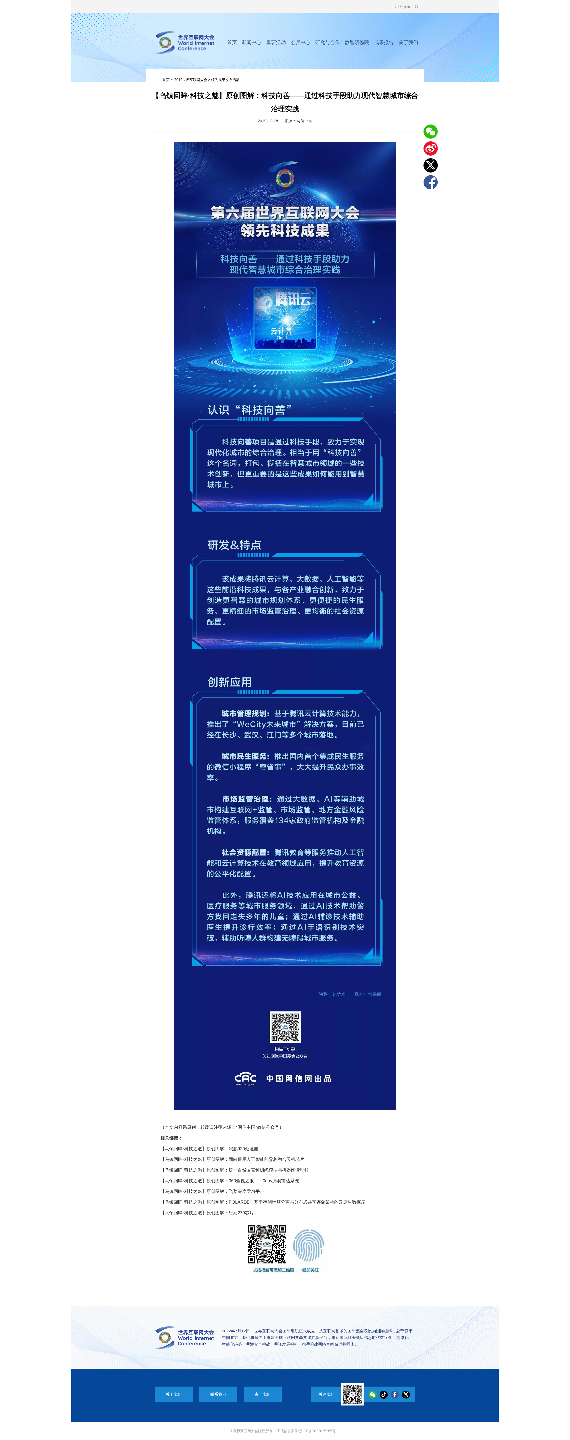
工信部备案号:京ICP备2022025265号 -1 (308, 1431)
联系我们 (218, 1394)
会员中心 (300, 42)
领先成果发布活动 (225, 80)
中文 (394, 6)
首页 (232, 42)
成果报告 (384, 42)
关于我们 (408, 42)
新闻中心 (251, 42)
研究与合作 (327, 42)
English (405, 6)
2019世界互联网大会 (190, 80)
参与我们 (263, 1394)
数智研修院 (357, 42)
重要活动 (276, 42)
